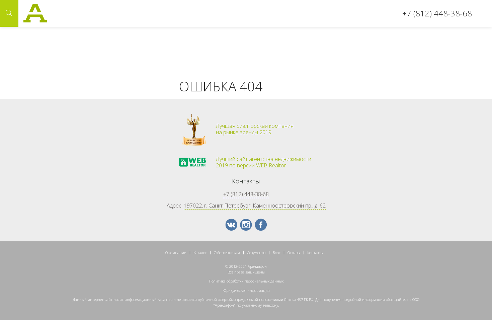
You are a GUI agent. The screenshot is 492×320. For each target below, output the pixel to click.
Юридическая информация (246, 290)
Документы (256, 252)
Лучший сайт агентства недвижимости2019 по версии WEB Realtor (263, 162)
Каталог (200, 252)
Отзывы (294, 252)
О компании (175, 252)
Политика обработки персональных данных (246, 281)
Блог (276, 252)
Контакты (315, 252)
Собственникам (227, 252)
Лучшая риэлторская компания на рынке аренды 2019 (255, 129)
